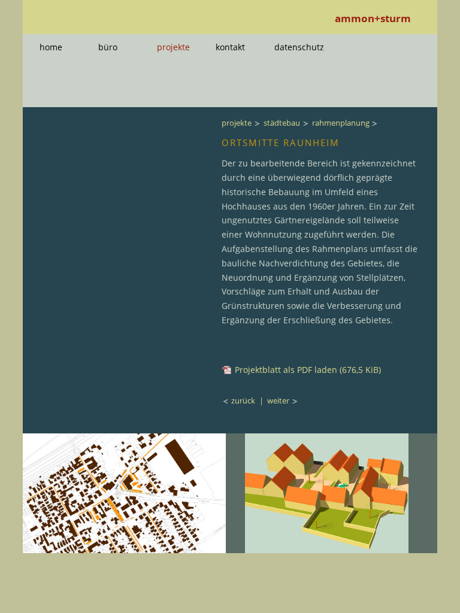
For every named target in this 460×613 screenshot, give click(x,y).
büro (107, 47)
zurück (244, 400)
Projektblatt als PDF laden (308, 369)
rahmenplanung (341, 122)
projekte (173, 47)
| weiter (274, 400)
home (51, 47)
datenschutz (299, 47)
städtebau (282, 122)
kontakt (230, 47)
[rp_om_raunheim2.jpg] (326, 549)
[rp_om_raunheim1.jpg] (124, 549)
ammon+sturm (373, 18)
